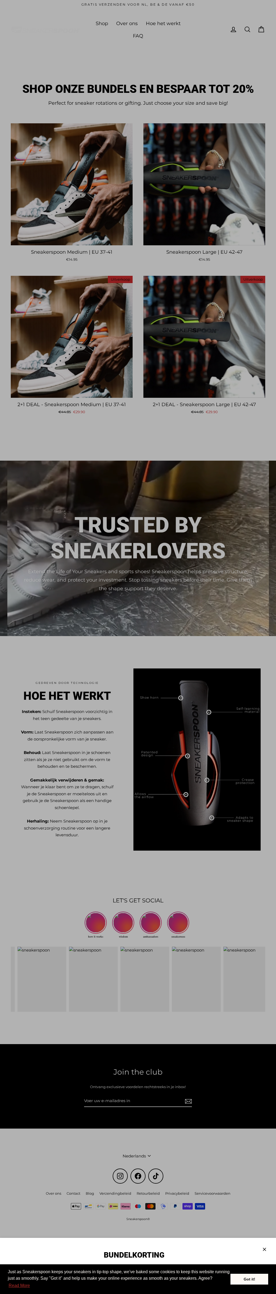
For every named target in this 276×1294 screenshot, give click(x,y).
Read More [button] (19, 1285)
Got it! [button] (249, 1279)
